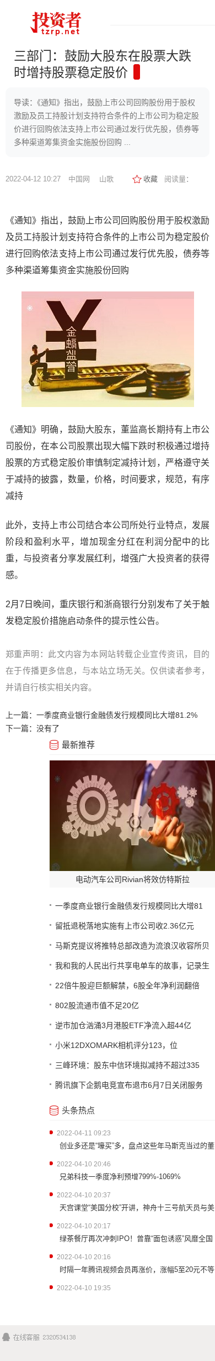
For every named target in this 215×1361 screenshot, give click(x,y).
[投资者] (55, 39)
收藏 (150, 179)
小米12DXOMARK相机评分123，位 (116, 1045)
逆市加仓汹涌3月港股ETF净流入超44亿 (123, 1025)
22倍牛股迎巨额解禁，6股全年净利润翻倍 (127, 985)
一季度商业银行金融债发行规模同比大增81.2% (116, 715)
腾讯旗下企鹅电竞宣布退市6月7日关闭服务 (129, 1085)
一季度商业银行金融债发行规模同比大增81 (129, 905)
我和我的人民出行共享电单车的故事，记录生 (132, 965)
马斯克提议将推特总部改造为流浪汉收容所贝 (132, 945)
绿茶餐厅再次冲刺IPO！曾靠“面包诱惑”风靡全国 (136, 1238)
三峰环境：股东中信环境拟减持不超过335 (127, 1065)
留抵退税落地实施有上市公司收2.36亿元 (124, 925)
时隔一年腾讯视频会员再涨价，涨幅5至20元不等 (137, 1269)
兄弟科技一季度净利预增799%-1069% (120, 1176)
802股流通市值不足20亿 (97, 1005)
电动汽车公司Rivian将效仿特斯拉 (133, 879)
